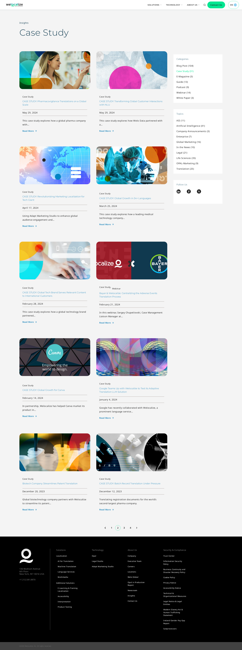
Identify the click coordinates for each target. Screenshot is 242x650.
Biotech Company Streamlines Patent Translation (50, 483)
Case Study (28, 96)
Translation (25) (185, 168)
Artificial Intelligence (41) (190, 125)
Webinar (116, 288)
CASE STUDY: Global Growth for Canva (43, 390)
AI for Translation (65, 561)
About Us (192, 5)
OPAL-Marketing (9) (187, 163)
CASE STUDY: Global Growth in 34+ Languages (125, 198)
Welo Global (133, 577)
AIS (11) (180, 120)
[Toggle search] (204, 5)
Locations (132, 572)
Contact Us (132, 601)
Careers (131, 566)
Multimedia (63, 577)
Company (132, 556)
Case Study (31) (185, 71)
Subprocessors (170, 628)
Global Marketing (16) (188, 141)
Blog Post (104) (184, 65)
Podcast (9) (182, 87)
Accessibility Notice (172, 588)
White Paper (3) (185, 97)
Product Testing (65, 607)
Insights (24, 22)
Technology (173, 5)
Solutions (153, 5)
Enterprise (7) (183, 136)
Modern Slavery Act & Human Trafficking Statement (173, 612)
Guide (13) (182, 81)
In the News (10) (185, 147)
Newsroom (132, 590)
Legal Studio (97, 561)
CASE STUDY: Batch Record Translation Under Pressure (129, 483)
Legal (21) (181, 152)
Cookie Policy (169, 577)
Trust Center (169, 556)
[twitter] (199, 192)
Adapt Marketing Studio (102, 566)
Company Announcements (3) (193, 131)
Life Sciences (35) (186, 158)
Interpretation (64, 601)
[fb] (189, 192)
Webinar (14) (183, 92)
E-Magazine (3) (184, 76)
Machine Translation (67, 566)
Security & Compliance (174, 550)
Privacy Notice (169, 582)
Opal (94, 556)
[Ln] (178, 192)
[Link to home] (14, 5)
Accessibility (63, 596)
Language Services (66, 572)
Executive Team (135, 561)
